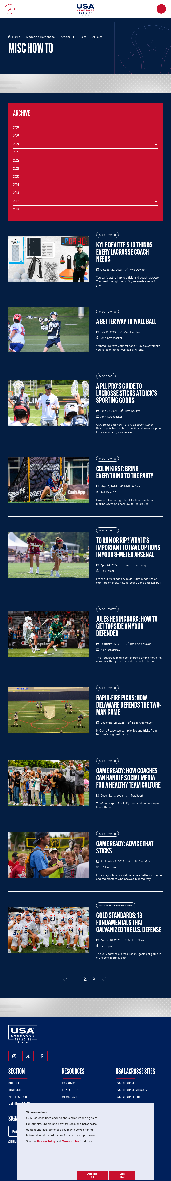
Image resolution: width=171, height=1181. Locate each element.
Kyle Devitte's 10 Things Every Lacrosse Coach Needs (124, 252)
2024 (16, 144)
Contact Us (70, 1090)
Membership (70, 1097)
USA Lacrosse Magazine (132, 1090)
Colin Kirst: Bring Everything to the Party (124, 473)
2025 (16, 136)
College (14, 1084)
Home (16, 37)
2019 (16, 185)
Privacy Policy (46, 1141)
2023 (16, 152)
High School (17, 1090)
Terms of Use (70, 1141)
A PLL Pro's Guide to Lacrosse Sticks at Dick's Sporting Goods (126, 394)
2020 (16, 177)
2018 (16, 193)
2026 (16, 128)
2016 (16, 209)
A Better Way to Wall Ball (126, 322)
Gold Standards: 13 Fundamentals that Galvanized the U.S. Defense (128, 923)
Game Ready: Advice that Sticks (124, 848)
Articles (66, 37)
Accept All (92, 1175)
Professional (18, 1097)
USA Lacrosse (125, 1084)
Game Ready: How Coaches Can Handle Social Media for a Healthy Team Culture (128, 778)
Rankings (69, 1084)
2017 (16, 201)
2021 (16, 169)
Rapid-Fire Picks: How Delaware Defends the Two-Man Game (128, 705)
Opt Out (122, 1175)
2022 (16, 161)
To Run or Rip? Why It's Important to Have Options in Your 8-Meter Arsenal (128, 548)
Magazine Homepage (40, 37)
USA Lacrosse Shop (129, 1097)
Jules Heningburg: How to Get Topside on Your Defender (127, 627)
